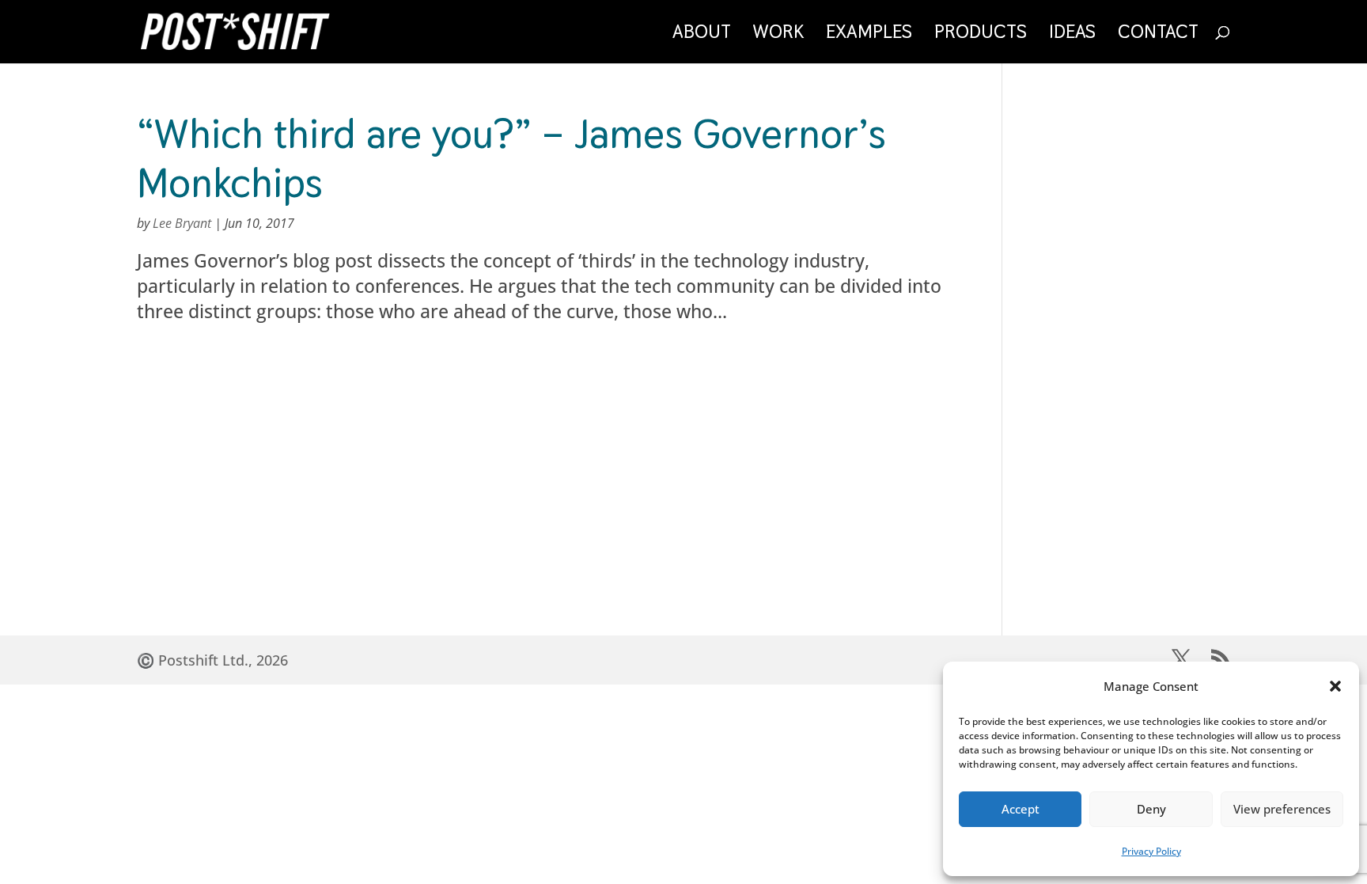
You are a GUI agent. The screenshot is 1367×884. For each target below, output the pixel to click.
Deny (1151, 809)
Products (980, 35)
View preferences (1282, 809)
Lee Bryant (182, 223)
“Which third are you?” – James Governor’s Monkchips (511, 158)
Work (778, 35)
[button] (1335, 686)
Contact (1158, 35)
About (701, 35)
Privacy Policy (1151, 851)
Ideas (1072, 35)
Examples (869, 35)
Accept (1020, 809)
